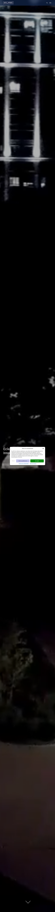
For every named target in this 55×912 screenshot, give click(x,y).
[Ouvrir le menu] (50, 3)
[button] (43, 448)
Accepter (37, 460)
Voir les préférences (23, 460)
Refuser (13, 460)
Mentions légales (33, 463)
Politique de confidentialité (24, 463)
